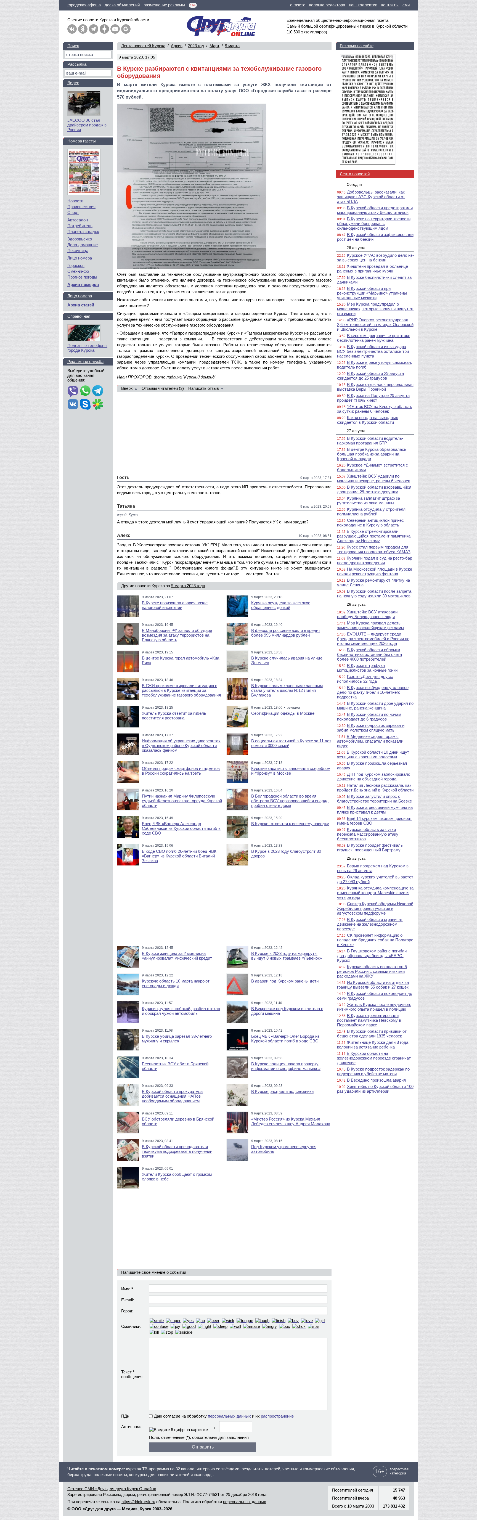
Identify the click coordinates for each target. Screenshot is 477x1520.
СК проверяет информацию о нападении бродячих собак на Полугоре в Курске (375, 940)
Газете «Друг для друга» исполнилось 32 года (365, 679)
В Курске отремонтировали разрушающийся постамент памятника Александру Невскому (373, 536)
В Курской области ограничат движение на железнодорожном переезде (370, 924)
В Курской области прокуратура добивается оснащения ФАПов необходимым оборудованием (172, 1096)
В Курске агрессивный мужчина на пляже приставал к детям (375, 809)
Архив (176, 45)
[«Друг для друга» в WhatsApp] (85, 391)
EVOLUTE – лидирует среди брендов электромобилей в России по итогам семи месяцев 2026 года (373, 639)
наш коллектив (363, 4)
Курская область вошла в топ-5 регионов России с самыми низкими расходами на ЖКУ (372, 971)
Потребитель (79, 225)
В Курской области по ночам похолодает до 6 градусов (369, 716)
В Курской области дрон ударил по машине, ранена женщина (375, 705)
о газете (297, 4)
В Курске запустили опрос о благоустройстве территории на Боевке (374, 798)
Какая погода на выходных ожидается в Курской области (367, 420)
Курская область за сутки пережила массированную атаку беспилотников (367, 834)
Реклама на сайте (356, 45)
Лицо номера (79, 258)
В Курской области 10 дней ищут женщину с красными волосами (373, 754)
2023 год (196, 45)
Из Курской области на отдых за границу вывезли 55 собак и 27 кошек (373, 984)
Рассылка (76, 64)
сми (406, 4)
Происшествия (81, 206)
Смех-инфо (78, 271)
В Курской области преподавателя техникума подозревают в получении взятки (177, 1151)
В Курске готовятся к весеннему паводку (290, 823)
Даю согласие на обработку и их (224, 1416)
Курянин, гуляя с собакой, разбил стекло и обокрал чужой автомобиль (181, 1011)
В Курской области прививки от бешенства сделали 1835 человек (372, 1033)
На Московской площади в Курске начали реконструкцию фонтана (374, 571)
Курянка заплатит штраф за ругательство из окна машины (368, 500)
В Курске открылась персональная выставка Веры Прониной (375, 386)
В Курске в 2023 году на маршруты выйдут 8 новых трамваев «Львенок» (286, 955)
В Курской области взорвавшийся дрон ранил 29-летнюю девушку (374, 489)
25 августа (356, 858)
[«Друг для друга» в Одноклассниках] (83, 29)
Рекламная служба (85, 361)
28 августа (356, 247)
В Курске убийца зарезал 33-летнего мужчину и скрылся (177, 1038)
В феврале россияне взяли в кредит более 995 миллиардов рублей (285, 632)
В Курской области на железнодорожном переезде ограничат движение (374, 1058)
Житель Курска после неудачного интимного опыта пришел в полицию (374, 1006)
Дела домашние (82, 244)
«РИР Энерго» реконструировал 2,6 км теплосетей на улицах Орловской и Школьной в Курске (375, 324)
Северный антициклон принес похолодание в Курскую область (370, 522)
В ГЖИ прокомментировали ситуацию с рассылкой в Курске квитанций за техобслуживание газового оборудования (181, 690)
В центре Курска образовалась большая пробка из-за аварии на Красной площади (371, 454)
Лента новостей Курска (143, 45)
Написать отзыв (203, 388)
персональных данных (229, 1416)
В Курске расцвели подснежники (282, 1091)
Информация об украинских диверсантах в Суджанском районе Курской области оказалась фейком (181, 745)
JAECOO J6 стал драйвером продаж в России (87, 125)
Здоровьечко (79, 239)
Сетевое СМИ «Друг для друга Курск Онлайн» (111, 1488)
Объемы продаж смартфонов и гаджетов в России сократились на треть (181, 770)
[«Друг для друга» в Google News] (126, 29)
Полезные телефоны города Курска (87, 348)
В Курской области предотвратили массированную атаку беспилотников (375, 210)
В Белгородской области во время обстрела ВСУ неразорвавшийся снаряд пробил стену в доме (289, 801)
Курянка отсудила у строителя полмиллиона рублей (371, 511)
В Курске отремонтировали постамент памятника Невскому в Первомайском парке (369, 1020)
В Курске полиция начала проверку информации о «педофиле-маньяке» (285, 1066)
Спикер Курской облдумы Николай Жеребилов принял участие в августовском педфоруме (375, 908)
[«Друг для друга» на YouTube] (115, 29)
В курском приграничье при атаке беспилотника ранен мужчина (373, 338)
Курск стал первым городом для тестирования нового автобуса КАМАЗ (373, 549)
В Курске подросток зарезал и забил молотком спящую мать (370, 727)
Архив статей (80, 305)
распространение (277, 1416)
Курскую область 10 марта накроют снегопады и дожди (176, 983)
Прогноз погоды (82, 277)
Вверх (127, 388)
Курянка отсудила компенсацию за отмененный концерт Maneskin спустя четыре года (375, 893)
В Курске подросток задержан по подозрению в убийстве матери (373, 1071)
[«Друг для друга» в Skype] (85, 405)
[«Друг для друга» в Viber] (72, 391)
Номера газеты (81, 141)
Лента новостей (355, 173)
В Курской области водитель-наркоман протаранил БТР (370, 440)
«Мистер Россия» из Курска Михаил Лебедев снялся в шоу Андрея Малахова (290, 1121)
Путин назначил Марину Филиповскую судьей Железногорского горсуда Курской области (182, 801)
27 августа (356, 430)
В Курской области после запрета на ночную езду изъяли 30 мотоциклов (374, 593)
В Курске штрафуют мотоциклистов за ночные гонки (367, 667)
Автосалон (77, 220)
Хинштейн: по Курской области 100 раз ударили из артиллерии (375, 1088)
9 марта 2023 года (188, 585)
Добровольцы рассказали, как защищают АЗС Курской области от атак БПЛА (371, 197)
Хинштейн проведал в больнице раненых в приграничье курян (372, 268)
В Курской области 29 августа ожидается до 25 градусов (370, 375)
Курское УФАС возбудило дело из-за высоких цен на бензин (375, 257)
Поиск (73, 45)
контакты (390, 4)
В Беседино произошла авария (376, 1080)
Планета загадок (83, 231)
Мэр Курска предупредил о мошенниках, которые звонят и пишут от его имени (375, 309)
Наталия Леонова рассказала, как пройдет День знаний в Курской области (375, 787)
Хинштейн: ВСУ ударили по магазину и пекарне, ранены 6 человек (373, 478)
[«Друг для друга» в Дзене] (104, 29)
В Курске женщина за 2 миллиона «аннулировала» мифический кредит (177, 955)
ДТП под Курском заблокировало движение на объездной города (373, 776)
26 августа (356, 604)
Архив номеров (83, 284)
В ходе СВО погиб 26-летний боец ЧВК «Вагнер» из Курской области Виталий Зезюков (179, 856)
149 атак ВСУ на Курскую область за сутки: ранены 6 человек (374, 409)
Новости (75, 200)
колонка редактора (327, 4)
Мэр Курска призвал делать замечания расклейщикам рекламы (370, 625)
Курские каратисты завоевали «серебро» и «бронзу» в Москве (290, 770)
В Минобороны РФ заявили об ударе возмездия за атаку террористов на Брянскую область (177, 635)
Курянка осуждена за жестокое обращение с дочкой (280, 605)
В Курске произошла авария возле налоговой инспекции (175, 605)
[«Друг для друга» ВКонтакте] (72, 29)
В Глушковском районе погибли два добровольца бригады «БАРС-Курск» (372, 956)
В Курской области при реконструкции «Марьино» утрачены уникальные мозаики (372, 293)
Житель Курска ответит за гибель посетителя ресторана (174, 715)
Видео (73, 82)
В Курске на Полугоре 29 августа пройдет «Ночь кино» (373, 397)
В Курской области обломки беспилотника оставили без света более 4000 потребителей (369, 654)
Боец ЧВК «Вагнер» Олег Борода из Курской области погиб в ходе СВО (285, 1038)
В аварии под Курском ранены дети (285, 981)
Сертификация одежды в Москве (282, 713)
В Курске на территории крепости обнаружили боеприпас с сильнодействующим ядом (373, 223)
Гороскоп (75, 265)
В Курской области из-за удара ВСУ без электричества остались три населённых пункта (373, 351)
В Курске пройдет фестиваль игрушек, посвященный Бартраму (370, 847)
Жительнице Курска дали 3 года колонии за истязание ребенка (372, 1044)
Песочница (77, 250)
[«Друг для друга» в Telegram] (93, 29)
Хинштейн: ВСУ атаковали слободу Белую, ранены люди (367, 614)
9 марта (232, 45)
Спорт (73, 212)
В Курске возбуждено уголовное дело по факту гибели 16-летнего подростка (373, 692)
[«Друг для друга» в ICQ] (97, 405)
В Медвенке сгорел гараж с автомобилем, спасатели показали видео (370, 741)
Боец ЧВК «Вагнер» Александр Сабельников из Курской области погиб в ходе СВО (181, 828)
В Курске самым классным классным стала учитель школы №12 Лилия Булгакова (287, 690)
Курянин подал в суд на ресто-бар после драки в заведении (374, 560)
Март (214, 45)
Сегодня (354, 184)
